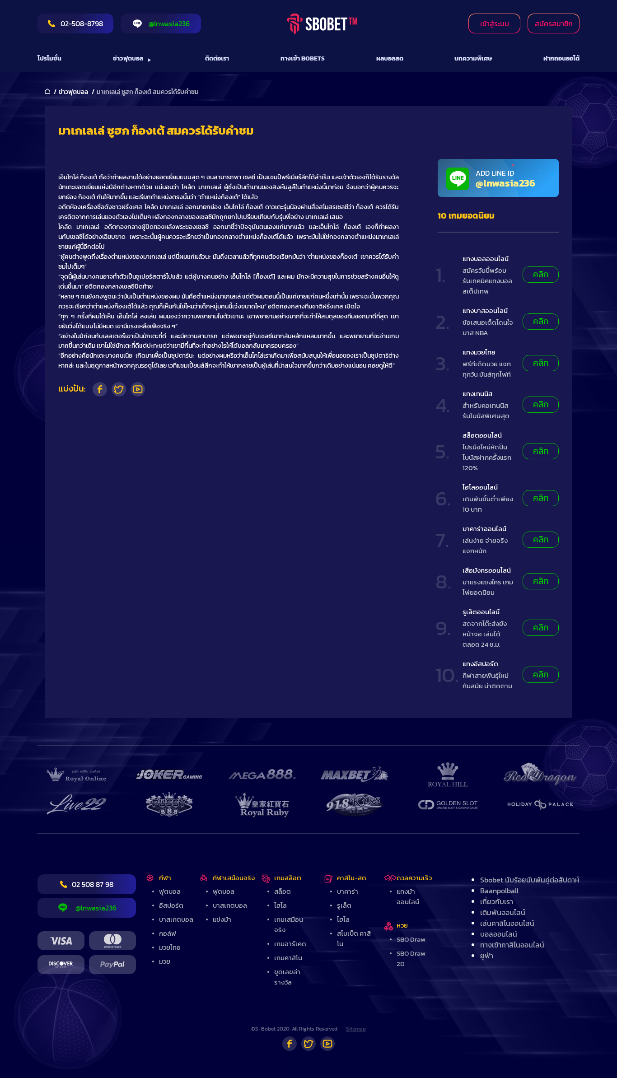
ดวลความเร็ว (414, 878)
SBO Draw (411, 939)
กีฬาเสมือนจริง (234, 878)
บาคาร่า (347, 891)
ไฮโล (280, 905)
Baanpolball (499, 890)
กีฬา (165, 878)
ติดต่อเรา (217, 58)
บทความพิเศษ (473, 58)
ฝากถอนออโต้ (561, 58)
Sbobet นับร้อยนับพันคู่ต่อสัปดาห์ (530, 879)
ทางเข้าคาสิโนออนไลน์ (512, 944)
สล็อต (282, 891)
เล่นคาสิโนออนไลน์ (507, 923)
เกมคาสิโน (288, 957)
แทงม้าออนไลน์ (408, 896)
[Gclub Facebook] (289, 1043)
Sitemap (356, 1029)
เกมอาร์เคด (290, 943)
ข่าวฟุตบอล (128, 58)
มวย (164, 961)
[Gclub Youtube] (327, 1043)
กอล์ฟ (167, 933)
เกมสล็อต (287, 878)
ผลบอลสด (389, 58)
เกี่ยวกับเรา (496, 901)
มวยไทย (170, 947)
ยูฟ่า (486, 955)
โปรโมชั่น (49, 58)
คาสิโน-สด (351, 878)
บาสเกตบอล (176, 919)
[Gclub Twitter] (308, 1043)
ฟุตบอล (170, 891)
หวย (402, 925)
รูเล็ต (344, 905)
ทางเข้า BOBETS (302, 58)
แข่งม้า (222, 919)
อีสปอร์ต (171, 905)
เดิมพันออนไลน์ (502, 912)
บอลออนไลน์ (498, 934)
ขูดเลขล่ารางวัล (287, 976)
